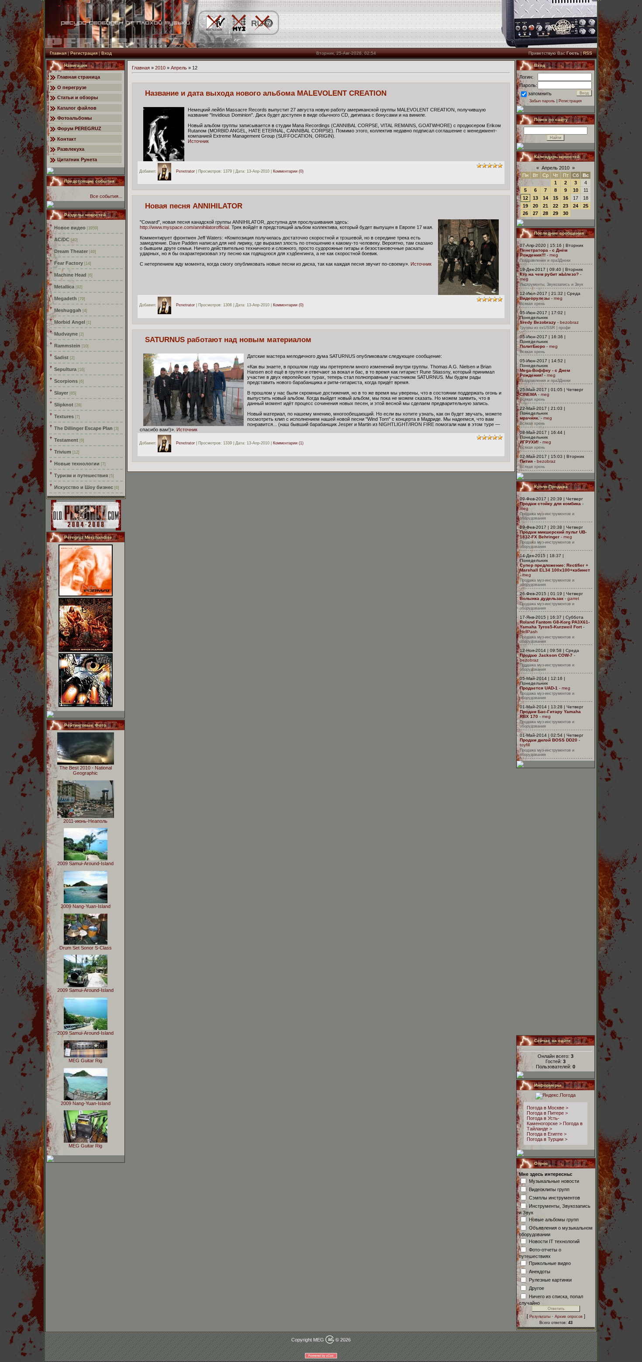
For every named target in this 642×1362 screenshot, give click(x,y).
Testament (66, 440)
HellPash (529, 631)
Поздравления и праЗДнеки (545, 260)
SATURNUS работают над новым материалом (228, 339)
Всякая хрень (532, 304)
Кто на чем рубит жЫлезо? (549, 274)
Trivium (62, 451)
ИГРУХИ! (529, 442)
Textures (64, 416)
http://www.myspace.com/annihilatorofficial (184, 227)
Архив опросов (569, 1316)
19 (525, 205)
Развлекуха (70, 149)
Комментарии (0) (288, 171)
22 (555, 205)
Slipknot (63, 404)
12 (525, 198)
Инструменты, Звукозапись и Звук (551, 284)
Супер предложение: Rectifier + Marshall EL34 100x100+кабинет (555, 567)
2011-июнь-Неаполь (85, 821)
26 (525, 213)
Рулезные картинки (550, 1279)
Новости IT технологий (554, 1241)
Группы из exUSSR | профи (545, 328)
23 (565, 205)
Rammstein (67, 345)
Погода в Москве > (547, 1107)
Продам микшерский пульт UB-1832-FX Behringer (553, 534)
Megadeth (65, 298)
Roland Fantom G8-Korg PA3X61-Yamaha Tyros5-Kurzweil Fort (555, 624)
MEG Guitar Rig (85, 1060)
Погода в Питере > (547, 1113)
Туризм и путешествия (81, 475)
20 (535, 205)
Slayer (61, 392)
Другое (536, 1287)
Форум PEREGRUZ (79, 128)
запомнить (540, 93)
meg (553, 255)
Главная (58, 53)
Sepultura (65, 369)
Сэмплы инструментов (554, 1197)
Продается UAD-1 (539, 688)
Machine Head (70, 274)
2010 (160, 67)
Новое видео (70, 227)
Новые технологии (77, 463)
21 (545, 205)
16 (565, 198)
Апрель (179, 67)
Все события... (106, 196)
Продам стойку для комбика (550, 503)
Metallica (64, 286)
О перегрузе (71, 87)
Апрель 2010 (556, 167)
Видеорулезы (535, 298)
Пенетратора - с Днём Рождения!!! (543, 252)
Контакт (66, 139)
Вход (106, 53)
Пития (526, 461)
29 (555, 213)
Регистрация (83, 53)
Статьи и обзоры (77, 97)
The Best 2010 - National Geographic (85, 770)
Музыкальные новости (554, 1180)
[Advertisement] (556, 901)
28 (545, 213)
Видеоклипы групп (549, 1189)
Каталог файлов (77, 108)
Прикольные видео (550, 1262)
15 (555, 198)
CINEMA (528, 394)
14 (545, 198)
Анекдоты (539, 1271)
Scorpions (66, 381)
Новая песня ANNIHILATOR (193, 205)
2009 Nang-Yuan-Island (85, 906)
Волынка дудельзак (541, 598)
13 (535, 198)
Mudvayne (66, 333)
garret (573, 598)
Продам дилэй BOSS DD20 (548, 740)
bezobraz (569, 322)
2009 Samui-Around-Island (85, 863)
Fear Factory (68, 263)
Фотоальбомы (74, 118)
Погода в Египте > (546, 1134)
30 (565, 213)
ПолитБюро (532, 346)
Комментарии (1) (288, 443)
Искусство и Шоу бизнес (83, 487)
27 (535, 213)
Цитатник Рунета (77, 159)
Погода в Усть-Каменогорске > (544, 1121)
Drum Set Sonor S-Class (85, 947)
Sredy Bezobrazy (538, 322)
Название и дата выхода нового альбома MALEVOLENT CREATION (266, 93)
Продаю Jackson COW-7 (546, 655)
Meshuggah (67, 310)
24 (575, 205)
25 (585, 205)
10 (575, 190)
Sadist (61, 357)
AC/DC (61, 239)
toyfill (525, 744)
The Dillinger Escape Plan (83, 428)
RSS (587, 53)
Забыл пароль (542, 101)
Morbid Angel (69, 322)
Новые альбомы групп (554, 1219)
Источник (198, 141)
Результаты (539, 1316)
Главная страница (78, 77)
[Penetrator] (167, 171)
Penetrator (185, 171)
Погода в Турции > (547, 1139)
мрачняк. (529, 418)
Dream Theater (71, 251)
